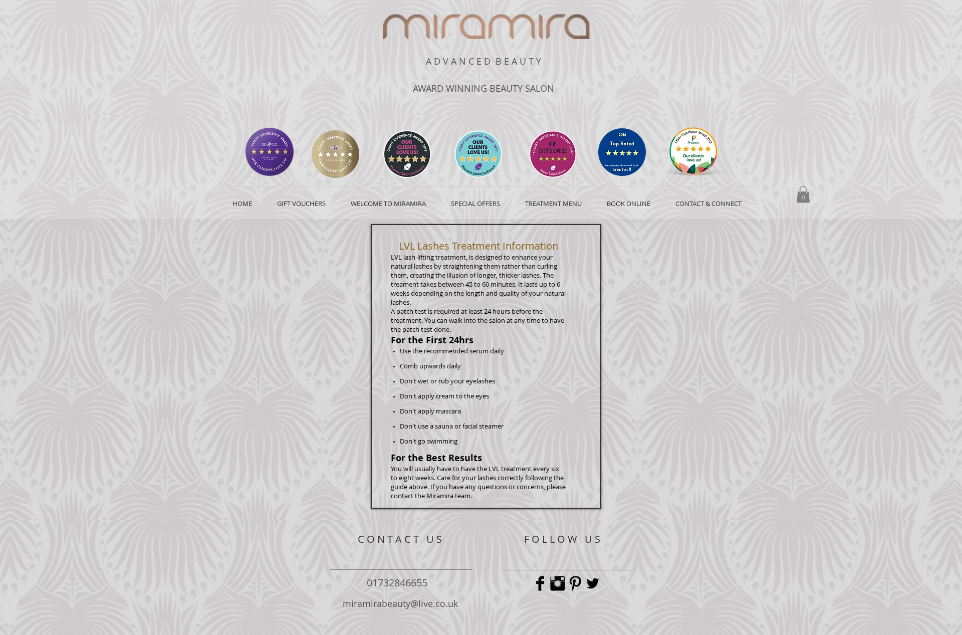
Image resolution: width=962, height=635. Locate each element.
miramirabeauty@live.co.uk (400, 603)
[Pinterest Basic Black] (575, 583)
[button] (803, 194)
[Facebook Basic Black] (540, 583)
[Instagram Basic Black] (557, 583)
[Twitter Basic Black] (592, 583)
